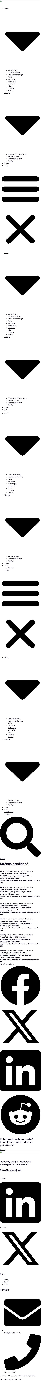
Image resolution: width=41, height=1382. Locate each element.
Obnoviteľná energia (14, 72)
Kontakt (6, 570)
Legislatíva (11, 84)
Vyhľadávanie (8, 568)
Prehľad (10, 161)
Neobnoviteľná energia (15, 75)
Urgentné (11, 88)
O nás (6, 165)
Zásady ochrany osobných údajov (11, 1379)
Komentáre (11, 79)
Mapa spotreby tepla (15, 159)
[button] (20, 209)
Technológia (12, 81)
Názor (10, 86)
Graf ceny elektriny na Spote (17, 154)
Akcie (10, 77)
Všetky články (12, 70)
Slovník (6, 163)
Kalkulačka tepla (13, 156)
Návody (10, 90)
